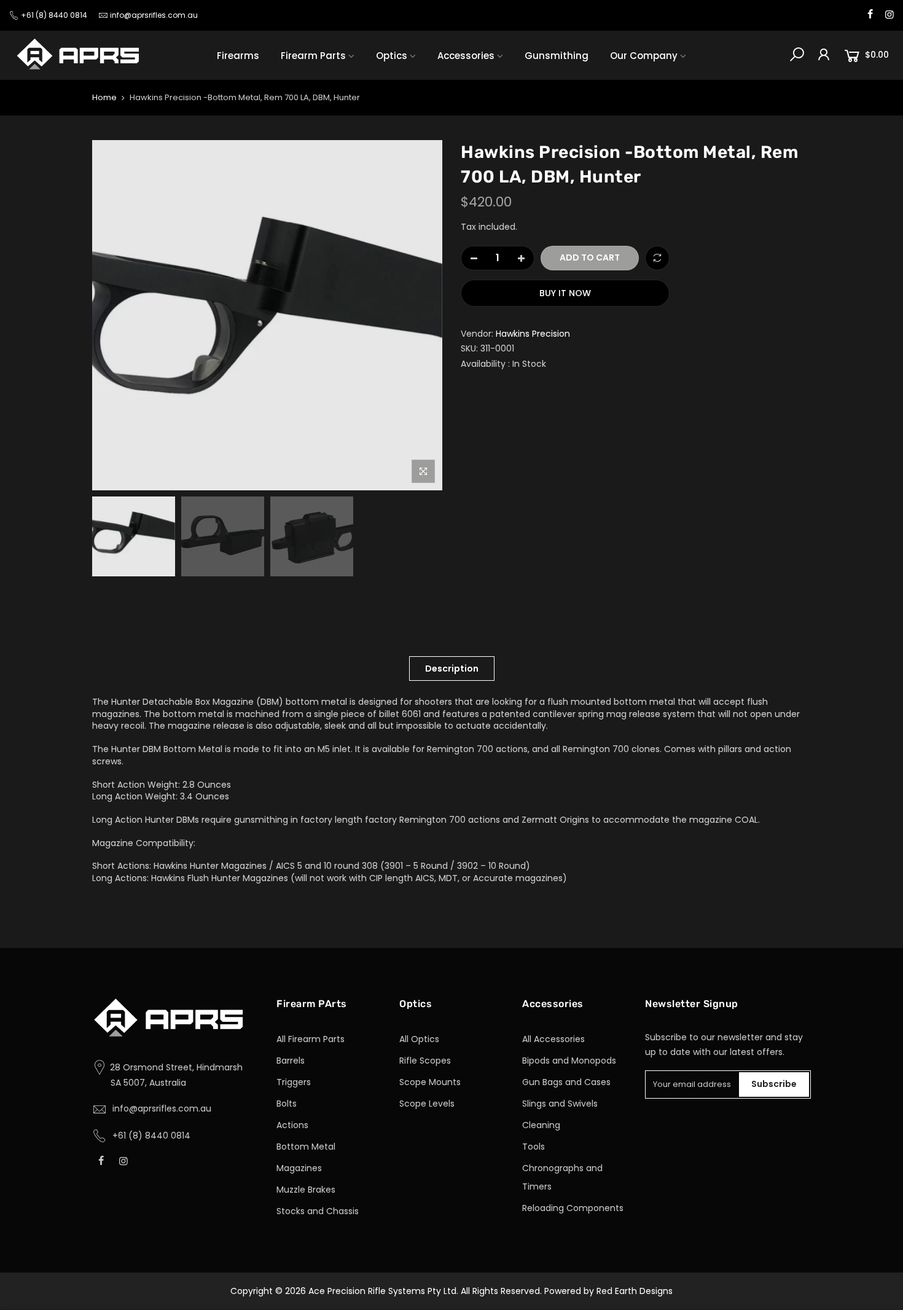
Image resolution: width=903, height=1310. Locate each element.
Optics (391, 55)
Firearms (238, 55)
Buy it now (565, 293)
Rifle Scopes (425, 1060)
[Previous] (113, 315)
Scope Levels (427, 1103)
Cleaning (541, 1125)
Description (452, 668)
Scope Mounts (430, 1082)
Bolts (286, 1103)
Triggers (293, 1082)
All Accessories (553, 1039)
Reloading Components (573, 1208)
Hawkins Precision (533, 334)
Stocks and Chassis (317, 1211)
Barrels (290, 1060)
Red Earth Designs (634, 1291)
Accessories (466, 55)
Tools (533, 1146)
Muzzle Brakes (305, 1189)
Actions (292, 1125)
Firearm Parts (313, 55)
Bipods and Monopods (569, 1060)
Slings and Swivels (560, 1103)
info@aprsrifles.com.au (154, 15)
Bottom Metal (305, 1146)
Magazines (299, 1168)
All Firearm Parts (310, 1039)
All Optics (419, 1039)
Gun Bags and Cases (566, 1082)
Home (104, 97)
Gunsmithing (556, 55)
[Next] (420, 315)
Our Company (644, 55)
